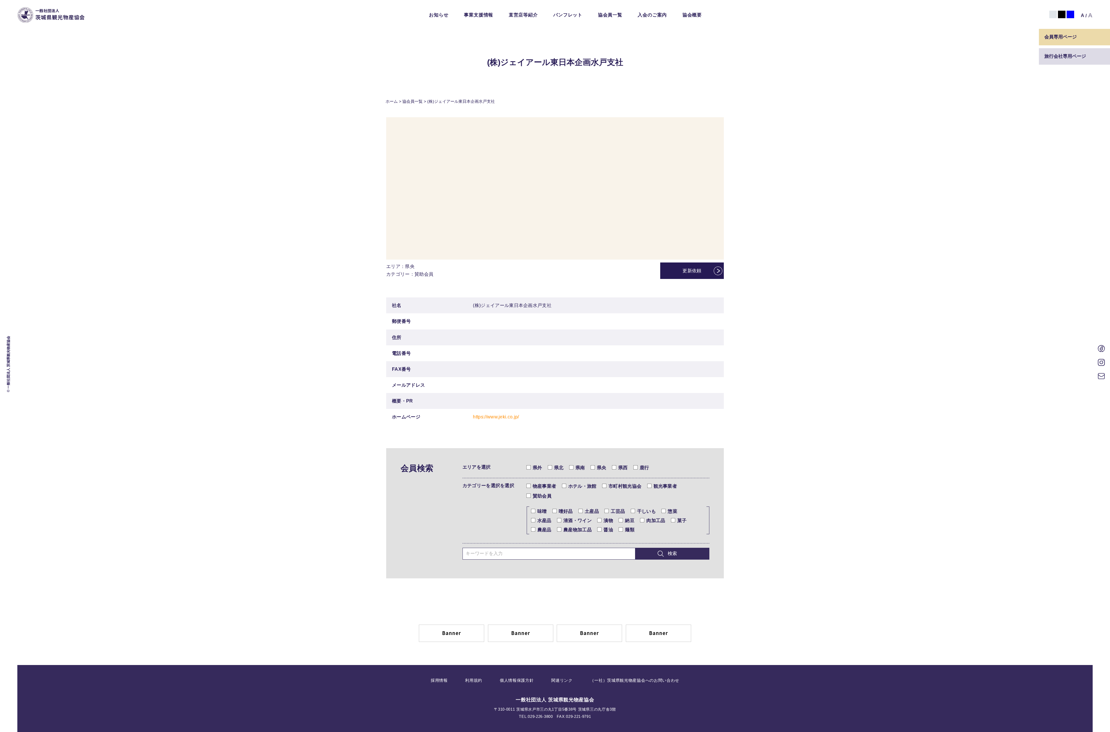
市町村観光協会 (624, 486)
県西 (623, 467)
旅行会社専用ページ (1065, 56)
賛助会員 (542, 495)
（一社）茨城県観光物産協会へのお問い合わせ (634, 680)
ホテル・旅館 (582, 486)
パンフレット (567, 14)
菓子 (682, 520)
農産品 (544, 529)
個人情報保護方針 (517, 680)
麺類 (629, 529)
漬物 (608, 520)
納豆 (629, 520)
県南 (580, 467)
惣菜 (672, 511)
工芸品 (618, 511)
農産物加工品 (577, 529)
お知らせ (438, 14)
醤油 (608, 529)
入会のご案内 (652, 14)
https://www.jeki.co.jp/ (496, 416)
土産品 (592, 511)
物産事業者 (544, 486)
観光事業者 (665, 486)
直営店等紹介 (523, 14)
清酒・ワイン (577, 520)
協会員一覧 (610, 14)
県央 (601, 467)
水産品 (544, 520)
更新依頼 (691, 270)
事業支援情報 (478, 14)
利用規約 (473, 680)
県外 (537, 467)
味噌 (542, 511)
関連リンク (562, 680)
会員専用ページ (1060, 36)
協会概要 (692, 14)
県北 (559, 467)
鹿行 (644, 467)
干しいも (646, 511)
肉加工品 (655, 520)
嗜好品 (566, 511)
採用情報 (439, 680)
